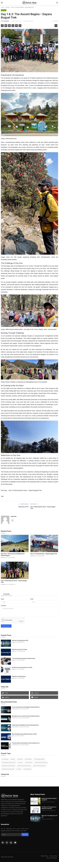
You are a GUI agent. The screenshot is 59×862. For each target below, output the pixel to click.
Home (2, 7)
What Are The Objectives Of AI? (20, 640)
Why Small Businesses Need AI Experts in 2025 (24, 734)
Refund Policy (44, 856)
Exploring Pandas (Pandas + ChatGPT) (49, 799)
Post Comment (6, 626)
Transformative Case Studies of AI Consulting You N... (26, 743)
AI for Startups (28, 759)
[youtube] (15, 842)
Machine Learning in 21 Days (19, 649)
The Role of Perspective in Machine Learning (49, 807)
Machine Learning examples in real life (22, 667)
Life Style (7, 7)
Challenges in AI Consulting (8, 769)
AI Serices (20, 762)
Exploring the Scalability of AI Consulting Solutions (25, 725)
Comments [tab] (6, 594)
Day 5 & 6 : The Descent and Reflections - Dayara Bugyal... (13, 554)
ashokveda (13, 516)
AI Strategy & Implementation (9, 762)
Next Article (33, 504)
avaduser (43, 801)
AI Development (27, 769)
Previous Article (24, 504)
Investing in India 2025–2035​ (8, 765)
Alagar (13, 642)
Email (31, 599)
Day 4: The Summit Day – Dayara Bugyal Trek (43, 553)
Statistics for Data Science (19, 676)
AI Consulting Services (39, 759)
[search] (57, 2)
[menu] (2, 2)
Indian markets (28, 762)
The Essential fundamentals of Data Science (23, 658)
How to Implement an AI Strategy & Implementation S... (26, 707)
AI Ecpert (19, 769)
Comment (3, 605)
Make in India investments (39, 765)
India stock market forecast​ (41, 762)
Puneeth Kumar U (15, 708)
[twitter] (2, 842)
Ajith (13, 735)
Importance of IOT (23, 506)
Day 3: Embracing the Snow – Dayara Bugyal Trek (25, 490)
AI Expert (13, 759)
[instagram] (7, 842)
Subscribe (25, 834)
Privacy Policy (53, 856)
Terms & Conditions (51, 858)
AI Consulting (5, 759)
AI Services (20, 759)
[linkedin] (11, 842)
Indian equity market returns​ (24, 765)
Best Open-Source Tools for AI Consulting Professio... (26, 716)
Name (2, 599)
